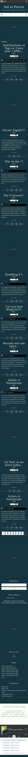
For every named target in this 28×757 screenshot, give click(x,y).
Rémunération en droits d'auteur (19, 714)
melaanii (12, 602)
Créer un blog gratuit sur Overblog (9, 712)
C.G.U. (11, 714)
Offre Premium (3, 716)
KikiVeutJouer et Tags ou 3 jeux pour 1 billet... (14, 48)
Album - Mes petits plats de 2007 (9, 669)
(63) (7, 694)
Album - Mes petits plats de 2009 (9, 673)
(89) (4, 686)
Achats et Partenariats (14, 381)
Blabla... (14, 53)
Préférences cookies (23, 716)
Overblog (22, 706)
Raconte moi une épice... (14, 345)
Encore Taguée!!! (14, 130)
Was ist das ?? (14, 161)
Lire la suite (14, 76)
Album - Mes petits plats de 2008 (9, 671)
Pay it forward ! (14, 195)
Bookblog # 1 (14, 274)
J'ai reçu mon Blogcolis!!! (14, 308)
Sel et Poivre (14, 7)
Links (2, 677)
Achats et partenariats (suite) (8, 668)
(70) (4, 688)
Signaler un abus (5, 714)
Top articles (18, 712)
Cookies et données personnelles (13, 716)
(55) (6, 696)
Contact (22, 712)
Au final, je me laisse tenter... (14, 463)
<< (3, 533)
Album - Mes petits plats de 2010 (9, 675)
